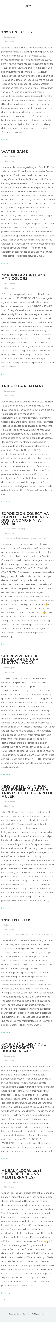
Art (5, 529)
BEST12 (7, 934)
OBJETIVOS (35, 934)
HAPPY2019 (24, 934)
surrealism (37, 538)
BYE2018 (15, 934)
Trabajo (19, 1182)
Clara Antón (9, 42)
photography (27, 538)
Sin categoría (9, 37)
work (44, 538)
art (5, 538)
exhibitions (11, 529)
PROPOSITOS (46, 934)
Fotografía (8, 925)
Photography (22, 529)
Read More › (6, 140)
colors (9, 538)
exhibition (17, 538)
